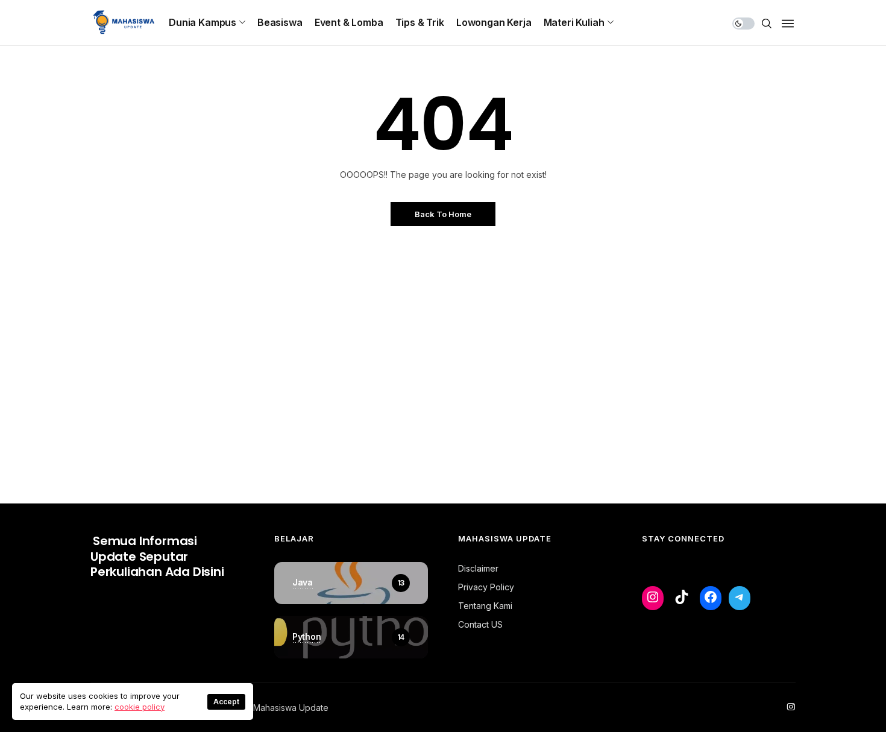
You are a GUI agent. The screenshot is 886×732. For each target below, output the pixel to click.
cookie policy (140, 706)
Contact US (480, 624)
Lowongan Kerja (494, 22)
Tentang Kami (485, 606)
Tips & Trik (419, 22)
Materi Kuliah (574, 22)
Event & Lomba (349, 22)
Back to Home (443, 214)
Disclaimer (478, 568)
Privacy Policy (486, 587)
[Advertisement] (443, 367)
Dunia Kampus (202, 22)
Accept (226, 701)
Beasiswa (280, 22)
